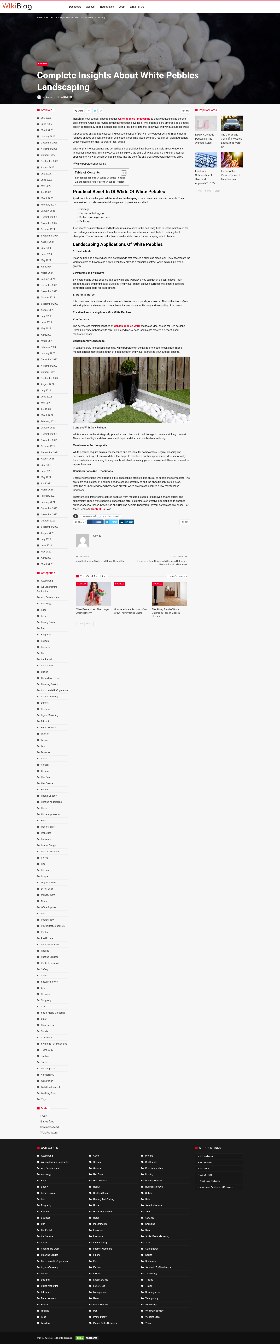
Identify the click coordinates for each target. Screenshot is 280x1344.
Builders (45, 641)
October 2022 (48, 372)
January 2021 (48, 502)
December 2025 (49, 142)
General (45, 771)
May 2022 (46, 403)
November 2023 (49, 291)
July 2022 (46, 390)
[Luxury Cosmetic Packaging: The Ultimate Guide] (206, 123)
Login (122, 6)
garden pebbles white (89, 516)
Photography (47, 919)
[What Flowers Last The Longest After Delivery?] (93, 594)
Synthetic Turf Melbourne (54, 1043)
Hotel (44, 820)
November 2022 (49, 366)
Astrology (46, 603)
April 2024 (46, 266)
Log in (43, 1116)
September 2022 (49, 378)
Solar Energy (47, 1025)
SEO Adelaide (206, 1162)
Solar (44, 1019)
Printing (45, 932)
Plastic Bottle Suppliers (53, 926)
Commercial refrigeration (54, 690)
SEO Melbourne (206, 1156)
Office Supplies (48, 907)
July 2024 (46, 248)
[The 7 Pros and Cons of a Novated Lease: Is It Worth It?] (232, 123)
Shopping (46, 1000)
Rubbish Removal (50, 963)
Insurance (46, 839)
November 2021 (49, 440)
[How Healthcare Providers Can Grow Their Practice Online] (131, 594)
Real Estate (47, 938)
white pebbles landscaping (110, 516)
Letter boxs (47, 888)
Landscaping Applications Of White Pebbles (100, 181)
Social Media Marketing (53, 1012)
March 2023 (47, 341)
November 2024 (49, 223)
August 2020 (47, 533)
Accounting (47, 580)
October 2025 (48, 155)
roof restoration (50, 944)
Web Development (50, 1087)
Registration (107, 6)
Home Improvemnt (50, 814)
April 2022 (46, 409)
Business (42, 63)
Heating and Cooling (51, 802)
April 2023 (46, 335)
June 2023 (46, 322)
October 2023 (48, 297)
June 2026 (46, 124)
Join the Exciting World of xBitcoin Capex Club (100, 561)
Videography (47, 1074)
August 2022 (47, 384)
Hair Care (46, 777)
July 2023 (46, 316)
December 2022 (49, 359)
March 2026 (47, 130)
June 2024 (46, 254)
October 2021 (48, 446)
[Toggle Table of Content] (122, 173)
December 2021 (49, 434)
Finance (45, 740)
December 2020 (49, 508)
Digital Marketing (49, 715)
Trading (45, 1056)
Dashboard (75, 6)
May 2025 (46, 186)
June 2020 (46, 545)
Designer (45, 709)
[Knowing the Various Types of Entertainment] (232, 159)
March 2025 (47, 198)
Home (44, 808)
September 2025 (49, 161)
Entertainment (48, 727)
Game (44, 758)
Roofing (45, 950)
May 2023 (46, 328)
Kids (43, 864)
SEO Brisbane (206, 1175)
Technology (47, 1050)
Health (44, 789)
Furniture (45, 752)
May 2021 (46, 477)
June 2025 (46, 180)
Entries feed (47, 1121)
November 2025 (49, 149)
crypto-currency (49, 696)
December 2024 (49, 217)
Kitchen (45, 870)
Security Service (49, 981)
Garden (45, 764)
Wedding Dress (49, 1093)
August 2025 (47, 167)
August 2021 (47, 458)
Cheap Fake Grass (50, 678)
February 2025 (48, 204)
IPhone (44, 857)
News (44, 901)
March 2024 (47, 273)
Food (43, 746)
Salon (44, 975)
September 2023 (49, 304)
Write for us (137, 6)
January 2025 (48, 211)
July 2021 (46, 465)
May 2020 (46, 551)
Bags (43, 610)
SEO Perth (204, 1169)
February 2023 (48, 347)
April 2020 (46, 558)
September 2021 (49, 452)
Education (46, 721)
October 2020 (48, 520)
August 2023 (47, 310)
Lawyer (45, 876)
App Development (50, 597)
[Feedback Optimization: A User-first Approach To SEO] (206, 159)
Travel (44, 1062)
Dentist (44, 702)
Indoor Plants (48, 826)
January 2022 (48, 427)
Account (90, 6)
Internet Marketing (50, 851)
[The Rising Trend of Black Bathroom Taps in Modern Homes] (169, 594)
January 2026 (48, 136)
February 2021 (48, 496)
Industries (46, 833)
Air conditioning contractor (55, 1162)
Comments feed (49, 1127)
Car (43, 653)
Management (48, 895)
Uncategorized (48, 1068)
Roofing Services (49, 957)
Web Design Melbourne (210, 1181)
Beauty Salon (48, 622)
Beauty (44, 616)
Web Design (47, 1081)
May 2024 (46, 260)
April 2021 (46, 483)
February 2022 (48, 421)
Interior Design (48, 845)
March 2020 (47, 564)
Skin (43, 1006)
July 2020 (46, 539)
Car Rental (46, 659)
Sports (44, 1031)
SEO (43, 988)
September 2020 (49, 527)
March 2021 (47, 489)
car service (47, 665)
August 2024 (47, 242)
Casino (44, 672)
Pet (43, 913)
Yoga (44, 1099)
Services (45, 994)
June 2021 (46, 471)
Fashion (45, 733)
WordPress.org (49, 1132)
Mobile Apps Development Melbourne (216, 1187)
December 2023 (49, 285)
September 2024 (49, 235)
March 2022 (47, 415)
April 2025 (46, 192)
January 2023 (48, 353)
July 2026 (46, 118)
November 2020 (49, 514)
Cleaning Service (49, 684)
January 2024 (48, 279)
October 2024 (48, 229)
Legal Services (48, 882)
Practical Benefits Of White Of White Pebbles (101, 177)
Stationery (46, 1037)
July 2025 (46, 173)
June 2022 (46, 396)
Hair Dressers (48, 783)
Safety (44, 969)
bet (43, 628)
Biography (46, 634)
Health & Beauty (49, 795)
